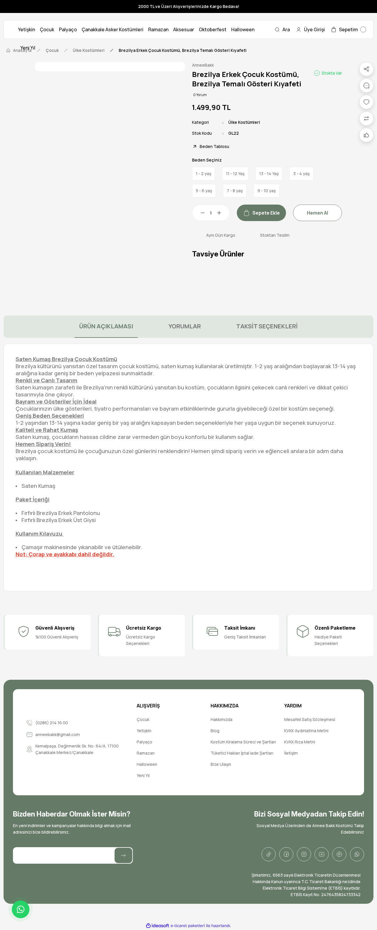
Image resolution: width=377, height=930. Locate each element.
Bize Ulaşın (221, 764)
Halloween (147, 764)
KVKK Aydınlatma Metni (306, 730)
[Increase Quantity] (223, 213)
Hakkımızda (221, 719)
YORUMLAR (184, 326)
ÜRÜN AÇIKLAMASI (106, 326)
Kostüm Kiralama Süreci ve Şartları (243, 742)
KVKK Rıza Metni (299, 742)
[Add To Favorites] (366, 102)
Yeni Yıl (143, 775)
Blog (215, 730)
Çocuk (143, 719)
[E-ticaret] (188, 926)
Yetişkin (144, 730)
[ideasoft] (157, 926)
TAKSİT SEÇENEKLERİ (267, 326)
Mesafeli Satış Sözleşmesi (309, 719)
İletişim (291, 753)
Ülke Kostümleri (244, 122)
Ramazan (146, 753)
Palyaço (144, 742)
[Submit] (123, 855)
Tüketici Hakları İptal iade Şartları (242, 753)
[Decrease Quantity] (199, 213)
